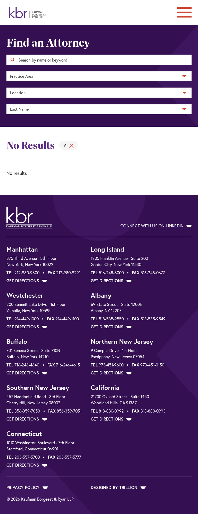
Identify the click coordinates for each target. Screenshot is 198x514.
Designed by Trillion (115, 487)
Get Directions (23, 280)
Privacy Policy (23, 487)
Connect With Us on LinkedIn (152, 225)
